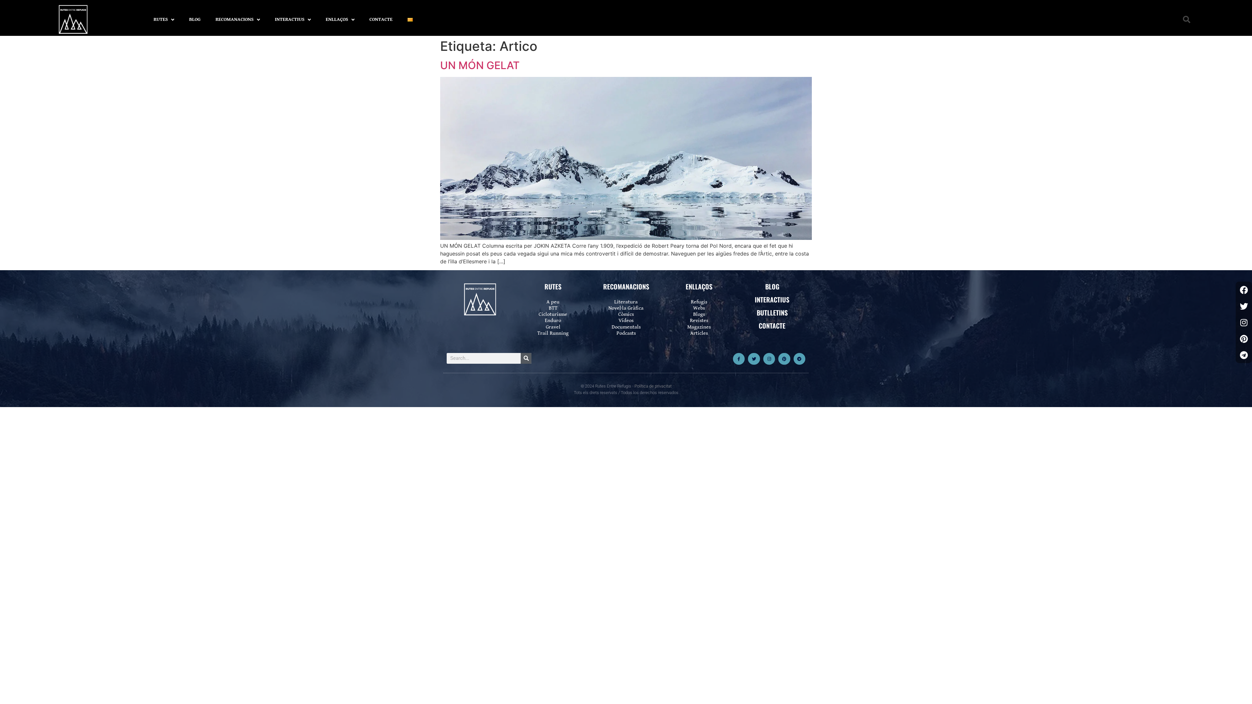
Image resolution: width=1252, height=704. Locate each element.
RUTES (161, 19)
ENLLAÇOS (337, 19)
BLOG (195, 19)
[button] (1186, 19)
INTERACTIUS (290, 19)
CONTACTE (381, 19)
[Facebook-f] (739, 359)
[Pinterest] (784, 359)
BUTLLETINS (772, 312)
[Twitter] (754, 359)
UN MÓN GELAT (480, 65)
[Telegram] (799, 359)
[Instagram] (769, 359)
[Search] (526, 358)
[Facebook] (1244, 290)
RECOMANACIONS (235, 19)
